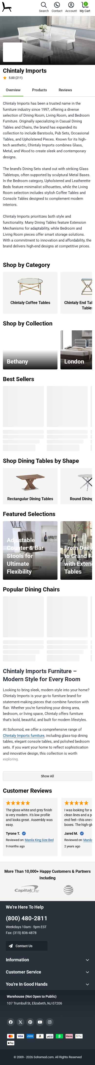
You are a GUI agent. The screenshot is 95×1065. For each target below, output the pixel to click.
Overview (13, 90)
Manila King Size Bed (39, 840)
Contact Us (24, 946)
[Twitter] (20, 1022)
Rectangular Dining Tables (30, 499)
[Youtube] (40, 1022)
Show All (47, 776)
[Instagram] (50, 1022)
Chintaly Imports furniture (23, 735)
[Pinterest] (30, 1022)
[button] (44, 8)
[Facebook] (11, 1022)
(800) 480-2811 (27, 918)
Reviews (65, 90)
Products (39, 90)
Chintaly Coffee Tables (30, 302)
